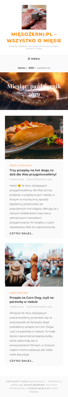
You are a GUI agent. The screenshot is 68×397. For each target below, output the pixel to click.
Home (21, 67)
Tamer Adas (17, 179)
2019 (31, 67)
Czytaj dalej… (21, 233)
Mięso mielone (19, 293)
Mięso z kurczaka (21, 165)
